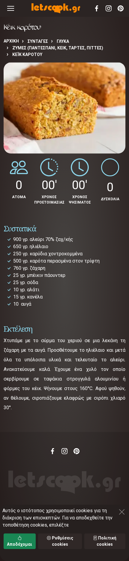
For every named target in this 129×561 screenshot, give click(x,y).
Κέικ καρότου (27, 54)
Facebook (96, 8)
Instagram (108, 8)
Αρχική (11, 41)
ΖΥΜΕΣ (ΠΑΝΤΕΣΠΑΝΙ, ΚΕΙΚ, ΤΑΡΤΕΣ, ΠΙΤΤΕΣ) (57, 48)
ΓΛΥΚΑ (63, 41)
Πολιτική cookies (106, 541)
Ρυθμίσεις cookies (62, 541)
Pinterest (120, 8)
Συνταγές (38, 41)
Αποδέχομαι (19, 544)
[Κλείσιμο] (121, 511)
